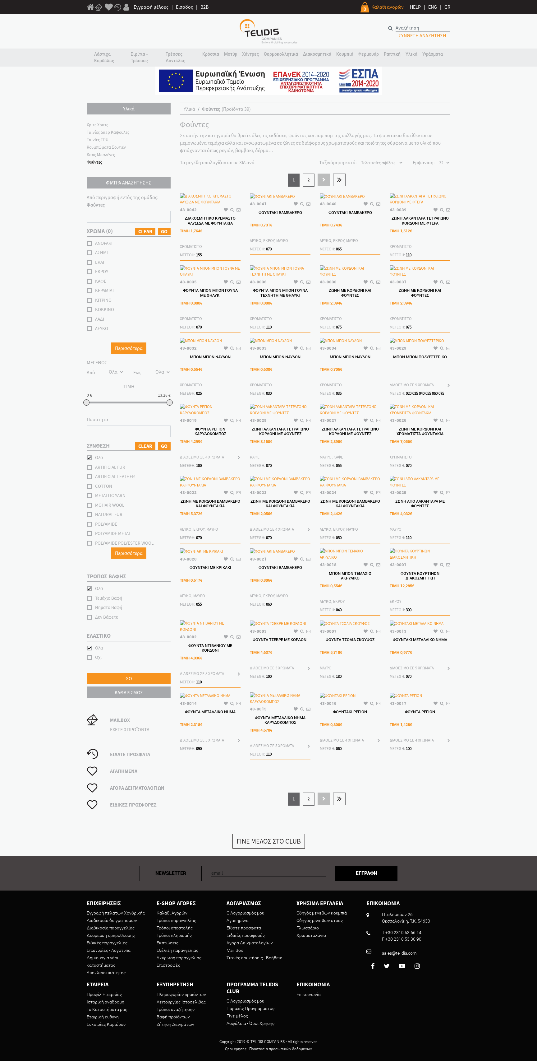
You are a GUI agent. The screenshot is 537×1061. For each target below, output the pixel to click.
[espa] (268, 80)
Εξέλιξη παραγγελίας (177, 950)
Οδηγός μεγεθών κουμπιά (321, 912)
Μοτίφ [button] (230, 54)
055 (428, 393)
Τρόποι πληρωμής (174, 935)
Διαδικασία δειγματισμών (112, 920)
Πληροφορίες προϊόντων (181, 994)
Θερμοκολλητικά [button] (281, 54)
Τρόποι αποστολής (175, 927)
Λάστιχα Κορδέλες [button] (104, 57)
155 (199, 255)
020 (408, 393)
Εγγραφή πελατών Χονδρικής (116, 912)
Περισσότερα (129, 348)
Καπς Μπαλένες (101, 154)
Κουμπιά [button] (344, 54)
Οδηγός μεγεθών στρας (319, 920)
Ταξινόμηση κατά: (338, 162)
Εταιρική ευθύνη (103, 1016)
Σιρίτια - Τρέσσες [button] (139, 57)
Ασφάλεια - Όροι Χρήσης (250, 1023)
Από (91, 372)
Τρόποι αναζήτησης (176, 1009)
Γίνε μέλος (237, 1015)
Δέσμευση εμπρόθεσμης (111, 935)
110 (408, 255)
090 (199, 748)
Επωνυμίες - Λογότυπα (109, 950)
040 (422, 393)
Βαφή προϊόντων (173, 1016)
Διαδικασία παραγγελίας (111, 927)
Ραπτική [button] (392, 54)
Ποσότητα (97, 419)
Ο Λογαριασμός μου (245, 912)
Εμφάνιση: (424, 162)
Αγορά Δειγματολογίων (250, 942)
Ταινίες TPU (97, 139)
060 (435, 393)
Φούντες (94, 162)
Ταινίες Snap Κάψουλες (108, 132)
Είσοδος (184, 7)
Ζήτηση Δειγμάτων (175, 1024)
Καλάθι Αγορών (172, 912)
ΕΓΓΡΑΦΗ (366, 873)
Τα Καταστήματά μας (107, 1009)
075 (339, 327)
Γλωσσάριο (307, 927)
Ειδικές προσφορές (246, 935)
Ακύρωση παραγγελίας (179, 957)
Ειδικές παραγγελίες (107, 942)
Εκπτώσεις (167, 942)
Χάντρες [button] (250, 54)
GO (164, 231)
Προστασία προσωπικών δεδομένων (280, 1049)
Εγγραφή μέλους (151, 7)
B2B (204, 7)
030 (269, 393)
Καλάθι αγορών (387, 7)
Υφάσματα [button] (432, 54)
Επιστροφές (168, 965)
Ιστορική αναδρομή (105, 1001)
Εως (137, 372)
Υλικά (189, 109)
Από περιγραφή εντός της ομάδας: (122, 201)
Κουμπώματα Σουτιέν (106, 147)
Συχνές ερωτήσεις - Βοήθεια (254, 957)
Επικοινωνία (308, 994)
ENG (432, 7)
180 (339, 676)
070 (269, 249)
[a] (109, 7)
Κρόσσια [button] (210, 54)
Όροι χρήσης (235, 1049)
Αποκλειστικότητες (106, 972)
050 (339, 537)
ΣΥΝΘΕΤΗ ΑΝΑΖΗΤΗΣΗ (422, 35)
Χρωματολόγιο (311, 935)
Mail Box (235, 950)
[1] (90, 8)
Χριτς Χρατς (97, 125)
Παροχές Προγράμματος (250, 1008)
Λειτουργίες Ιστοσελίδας (181, 1001)
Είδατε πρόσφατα (244, 927)
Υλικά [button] (411, 54)
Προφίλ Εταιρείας (104, 994)
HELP (415, 7)
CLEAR (145, 231)
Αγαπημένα (238, 920)
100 (199, 465)
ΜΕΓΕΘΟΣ (97, 362)
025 (199, 393)
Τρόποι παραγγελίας (176, 920)
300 (408, 609)
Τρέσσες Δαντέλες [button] (175, 57)
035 (339, 393)
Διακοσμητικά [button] (317, 54)
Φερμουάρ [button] (368, 54)
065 (339, 249)
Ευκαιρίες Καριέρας (106, 1024)
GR (447, 7)
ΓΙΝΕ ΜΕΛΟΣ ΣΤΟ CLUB (268, 841)
